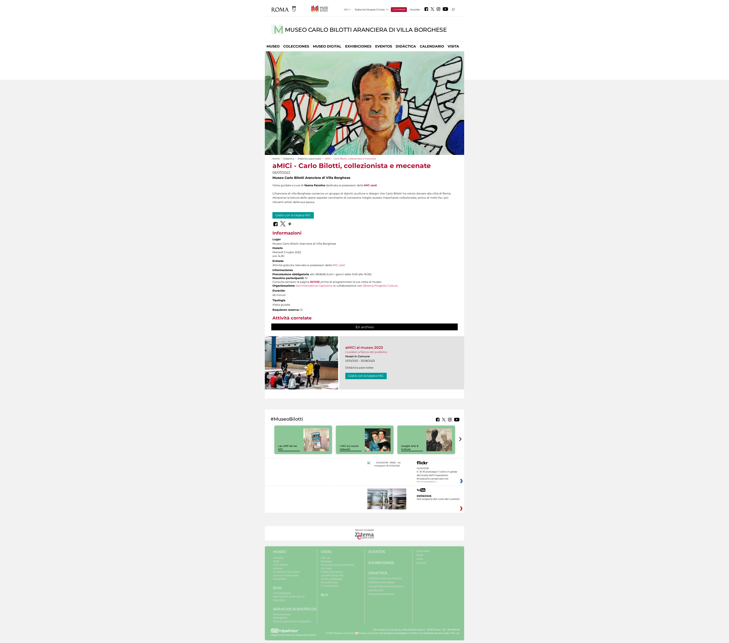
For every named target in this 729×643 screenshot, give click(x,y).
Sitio (277, 588)
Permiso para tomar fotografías (292, 621)
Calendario (432, 46)
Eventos (383, 46)
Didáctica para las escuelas (385, 578)
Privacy (363, 633)
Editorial (278, 557)
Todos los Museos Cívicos (370, 9)
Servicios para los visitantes (337, 564)
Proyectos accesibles (381, 593)
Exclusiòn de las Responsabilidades (388, 633)
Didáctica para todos (309, 158)
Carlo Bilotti (280, 564)
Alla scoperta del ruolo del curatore (438, 498)
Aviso (419, 558)
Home (276, 158)
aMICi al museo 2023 (364, 347)
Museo (273, 46)
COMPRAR (398, 9)
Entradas (326, 561)
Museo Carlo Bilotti (306, 635)
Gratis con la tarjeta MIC (293, 215)
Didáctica (406, 46)
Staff (276, 561)
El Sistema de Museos (286, 571)
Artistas (277, 568)
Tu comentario (330, 585)
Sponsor (421, 562)
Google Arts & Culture (409, 447)
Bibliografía (280, 617)
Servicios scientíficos (294, 609)
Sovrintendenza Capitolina (314, 285)
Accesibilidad (329, 582)
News (419, 554)
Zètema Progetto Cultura (380, 285)
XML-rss (454, 633)
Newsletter (279, 578)
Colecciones (296, 46)
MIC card (339, 265)
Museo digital (327, 46)
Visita (453, 46)
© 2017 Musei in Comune (339, 633)
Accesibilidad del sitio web (434, 633)
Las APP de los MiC (332, 575)
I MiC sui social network (349, 447)
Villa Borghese (282, 593)
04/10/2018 (437, 475)
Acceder (415, 9)
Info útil (325, 557)
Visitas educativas (332, 571)
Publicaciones (281, 614)
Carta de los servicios (285, 575)
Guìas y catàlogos (331, 578)
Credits (413, 633)
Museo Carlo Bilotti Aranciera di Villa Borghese (366, 29)
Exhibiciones (358, 46)
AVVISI (315, 282)
